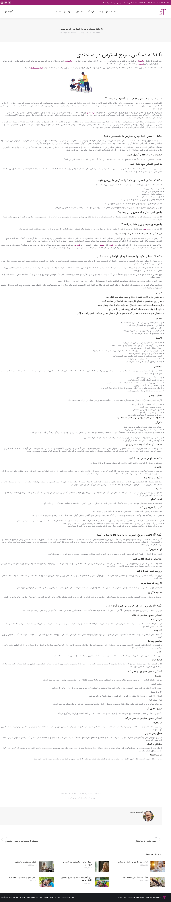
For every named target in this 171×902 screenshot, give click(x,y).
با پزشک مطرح (36, 67)
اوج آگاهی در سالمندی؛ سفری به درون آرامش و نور (76, 878)
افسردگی (147, 229)
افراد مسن (91, 112)
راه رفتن (113, 245)
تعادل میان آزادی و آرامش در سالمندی (132, 862)
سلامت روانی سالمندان (74, 798)
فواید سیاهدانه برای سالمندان (135, 877)
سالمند (85, 798)
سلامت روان (88, 794)
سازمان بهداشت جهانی (152, 775)
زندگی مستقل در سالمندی (25, 862)
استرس (141, 63)
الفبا (80, 794)
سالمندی (68, 61)
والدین (159, 488)
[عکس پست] (157, 866)
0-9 (83, 794)
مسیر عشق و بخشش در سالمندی (22, 877)
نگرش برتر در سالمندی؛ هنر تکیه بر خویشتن (77, 863)
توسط (73, 794)
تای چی (77, 245)
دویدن (101, 245)
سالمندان (140, 61)
